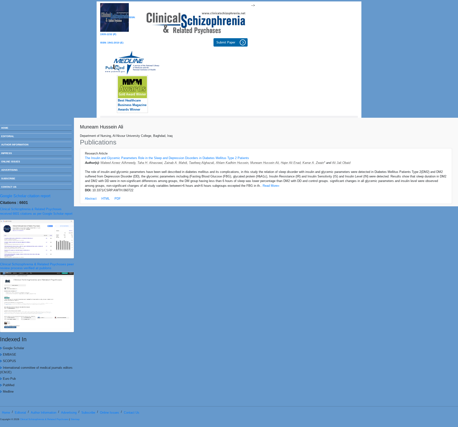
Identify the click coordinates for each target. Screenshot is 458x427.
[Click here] (196, 21)
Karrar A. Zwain (313, 163)
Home (6, 412)
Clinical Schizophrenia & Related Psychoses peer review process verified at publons (37, 266)
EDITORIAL (7, 136)
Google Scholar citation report (25, 196)
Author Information (43, 412)
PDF (117, 198)
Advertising (69, 412)
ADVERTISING (9, 170)
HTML (105, 198)
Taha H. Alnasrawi (149, 163)
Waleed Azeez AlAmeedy (117, 163)
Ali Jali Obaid (341, 163)
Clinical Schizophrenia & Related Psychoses (44, 419)
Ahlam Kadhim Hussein (232, 163)
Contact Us (131, 412)
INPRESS (6, 153)
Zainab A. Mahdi (175, 163)
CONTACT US (8, 187)
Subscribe (88, 412)
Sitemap (75, 419)
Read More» (271, 185)
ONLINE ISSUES (10, 161)
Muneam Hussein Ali (264, 163)
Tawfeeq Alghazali (201, 163)
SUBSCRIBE (8, 178)
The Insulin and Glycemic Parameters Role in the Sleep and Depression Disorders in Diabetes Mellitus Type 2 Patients (167, 158)
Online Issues (109, 412)
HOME (4, 128)
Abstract (91, 198)
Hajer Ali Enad (291, 163)
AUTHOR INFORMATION (14, 144)
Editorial (20, 412)
